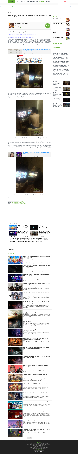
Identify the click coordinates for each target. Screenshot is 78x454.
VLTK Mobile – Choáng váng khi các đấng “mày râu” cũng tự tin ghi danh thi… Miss (22, 34)
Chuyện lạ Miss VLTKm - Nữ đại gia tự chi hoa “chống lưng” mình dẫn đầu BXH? (22, 37)
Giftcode (21, 440)
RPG (18, 24)
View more (30, 437)
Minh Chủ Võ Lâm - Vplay (57, 23)
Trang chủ (16, 440)
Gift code (23, 1)
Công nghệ (32, 1)
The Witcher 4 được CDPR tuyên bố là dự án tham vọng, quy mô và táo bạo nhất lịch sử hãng (44, 226)
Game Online (56, 440)
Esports (62, 440)
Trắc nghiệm (48, 1)
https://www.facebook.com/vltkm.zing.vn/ (19, 203)
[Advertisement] (30, 213)
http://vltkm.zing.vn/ (21, 27)
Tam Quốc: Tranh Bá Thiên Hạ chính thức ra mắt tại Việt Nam (35, 374)
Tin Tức (18, 1)
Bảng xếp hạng (28, 440)
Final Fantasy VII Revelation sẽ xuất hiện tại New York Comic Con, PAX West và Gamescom (24, 236)
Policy (41, 449)
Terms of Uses (38, 449)
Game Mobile (50, 440)
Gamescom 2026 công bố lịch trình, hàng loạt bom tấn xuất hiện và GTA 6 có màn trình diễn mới (22, 233)
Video (28, 1)
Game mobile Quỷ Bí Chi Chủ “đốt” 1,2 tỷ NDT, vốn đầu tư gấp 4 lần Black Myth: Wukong (24, 241)
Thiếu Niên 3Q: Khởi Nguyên (58, 18)
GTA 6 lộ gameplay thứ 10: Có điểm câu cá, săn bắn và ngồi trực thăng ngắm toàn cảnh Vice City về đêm (27, 239)
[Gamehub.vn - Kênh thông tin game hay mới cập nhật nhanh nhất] (11, 1)
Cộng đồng (41, 1)
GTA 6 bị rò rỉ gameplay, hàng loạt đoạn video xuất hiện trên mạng (36, 420)
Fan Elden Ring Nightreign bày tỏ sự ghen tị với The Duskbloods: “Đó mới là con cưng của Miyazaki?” (26, 238)
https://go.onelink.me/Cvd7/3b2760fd (18, 202)
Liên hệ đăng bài (39, 451)
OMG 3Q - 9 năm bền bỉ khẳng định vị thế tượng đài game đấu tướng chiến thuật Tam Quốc (22, 226)
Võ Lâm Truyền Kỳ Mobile (21, 23)
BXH (37, 1)
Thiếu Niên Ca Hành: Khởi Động (58, 28)
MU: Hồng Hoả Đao (56, 32)
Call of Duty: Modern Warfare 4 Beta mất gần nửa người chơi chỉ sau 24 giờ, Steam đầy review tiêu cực (44, 233)
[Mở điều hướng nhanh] (51, 12)
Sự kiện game (38, 440)
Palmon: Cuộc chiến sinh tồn (58, 37)
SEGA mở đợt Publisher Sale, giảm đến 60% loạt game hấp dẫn (35, 401)
